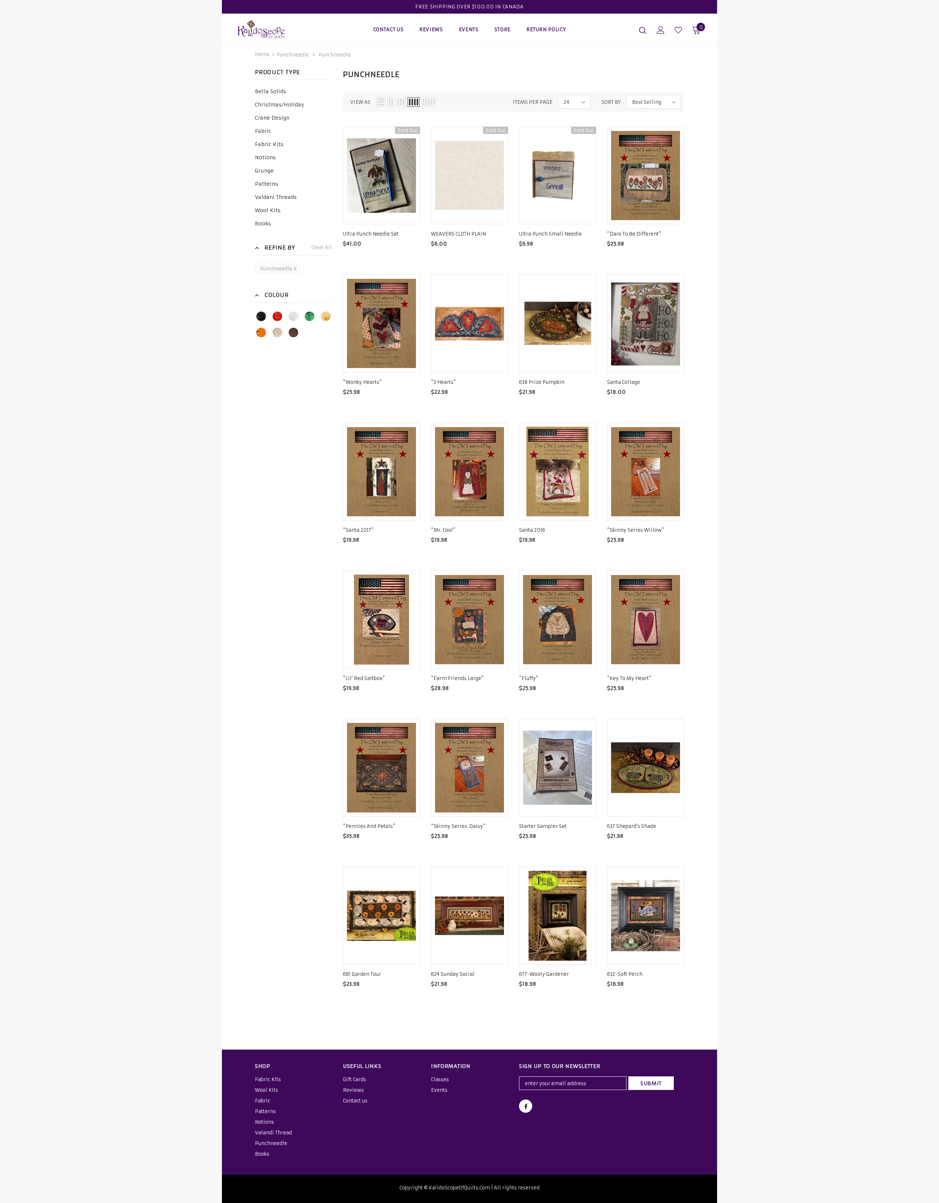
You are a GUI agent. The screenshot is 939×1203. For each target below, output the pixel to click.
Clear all (321, 247)
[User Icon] (661, 30)
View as (360, 102)
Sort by (611, 102)
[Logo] (281, 29)
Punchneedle (293, 55)
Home (262, 54)
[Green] (309, 316)
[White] (293, 316)
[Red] (277, 316)
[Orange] (261, 332)
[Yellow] (325, 316)
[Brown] (293, 332)
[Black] (261, 316)
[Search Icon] (642, 30)
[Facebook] (525, 1106)
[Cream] (277, 332)
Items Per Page (532, 102)
